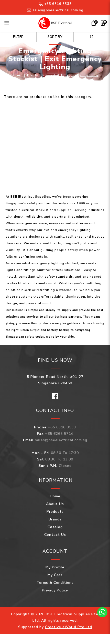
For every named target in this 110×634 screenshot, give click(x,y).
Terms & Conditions (55, 582)
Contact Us (55, 534)
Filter (18, 37)
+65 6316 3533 (58, 4)
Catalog (55, 527)
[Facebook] (55, 395)
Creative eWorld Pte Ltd (68, 627)
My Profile (55, 567)
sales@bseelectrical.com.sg (57, 10)
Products (35, 75)
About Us (55, 503)
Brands (55, 519)
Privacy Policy (55, 590)
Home (17, 75)
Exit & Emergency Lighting (73, 75)
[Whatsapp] (102, 612)
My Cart (55, 574)
